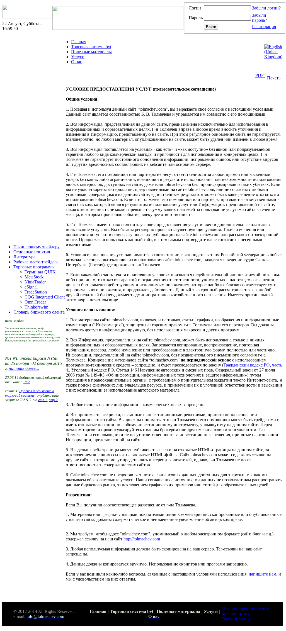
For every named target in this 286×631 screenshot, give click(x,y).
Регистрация (264, 26)
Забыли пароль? (259, 18)
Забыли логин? (266, 8)
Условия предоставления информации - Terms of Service (245, 613)
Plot (26, 382)
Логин (195, 8)
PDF (260, 75)
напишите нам (262, 574)
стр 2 (53, 400)
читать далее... (24, 368)
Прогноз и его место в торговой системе (29, 393)
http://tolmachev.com (141, 539)
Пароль (196, 17)
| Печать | (274, 75)
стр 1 (42, 400)
